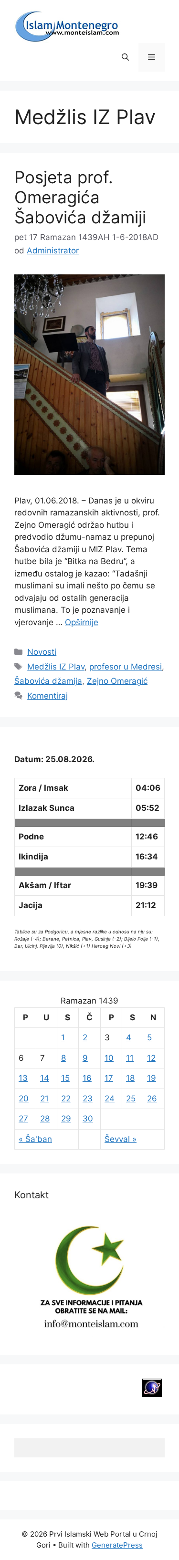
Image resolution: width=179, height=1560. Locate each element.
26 (152, 1098)
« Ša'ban (35, 1139)
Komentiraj (47, 696)
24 (110, 1098)
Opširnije (81, 622)
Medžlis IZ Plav (55, 666)
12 (151, 1058)
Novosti (41, 652)
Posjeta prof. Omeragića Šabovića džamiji (80, 197)
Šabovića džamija (48, 681)
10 (109, 1058)
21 (44, 1098)
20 (24, 1098)
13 (23, 1078)
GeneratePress (117, 1545)
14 (44, 1078)
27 (23, 1118)
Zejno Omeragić (117, 681)
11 (130, 1058)
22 (66, 1098)
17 (109, 1078)
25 (131, 1098)
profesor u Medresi (125, 666)
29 (66, 1118)
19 (151, 1078)
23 (88, 1098)
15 (65, 1078)
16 (87, 1078)
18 (130, 1078)
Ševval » (121, 1139)
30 (88, 1118)
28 (45, 1118)
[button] (125, 57)
